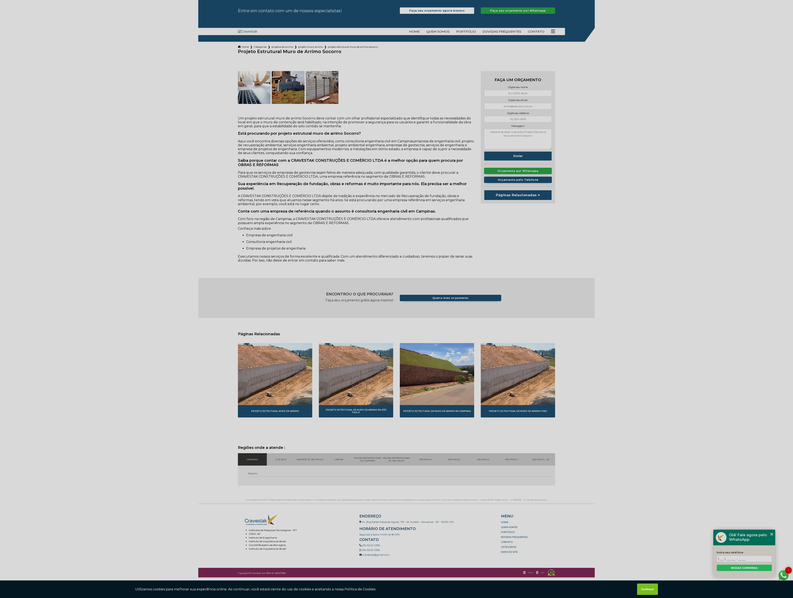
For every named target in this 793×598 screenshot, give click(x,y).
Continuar (647, 589)
